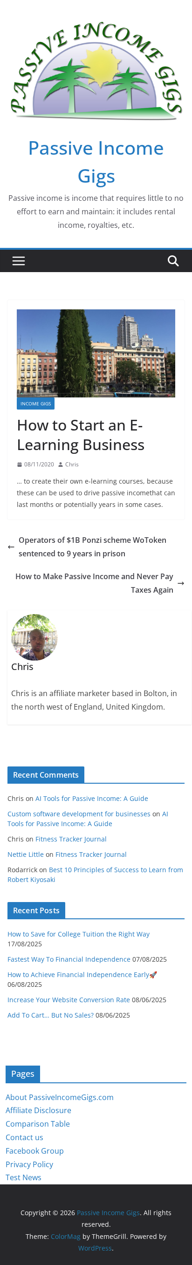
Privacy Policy (29, 1164)
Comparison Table (38, 1124)
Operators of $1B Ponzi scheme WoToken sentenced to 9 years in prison (92, 547)
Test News (23, 1177)
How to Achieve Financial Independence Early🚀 (82, 974)
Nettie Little (25, 854)
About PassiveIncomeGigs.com (60, 1097)
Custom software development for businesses (79, 813)
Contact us (24, 1137)
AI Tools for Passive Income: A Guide (91, 798)
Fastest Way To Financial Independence (68, 959)
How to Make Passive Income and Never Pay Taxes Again (94, 583)
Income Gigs (36, 403)
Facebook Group (35, 1151)
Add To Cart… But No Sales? (50, 1015)
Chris (72, 464)
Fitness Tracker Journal (71, 838)
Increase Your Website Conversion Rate (68, 999)
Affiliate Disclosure (38, 1110)
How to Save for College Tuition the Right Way (78, 934)
